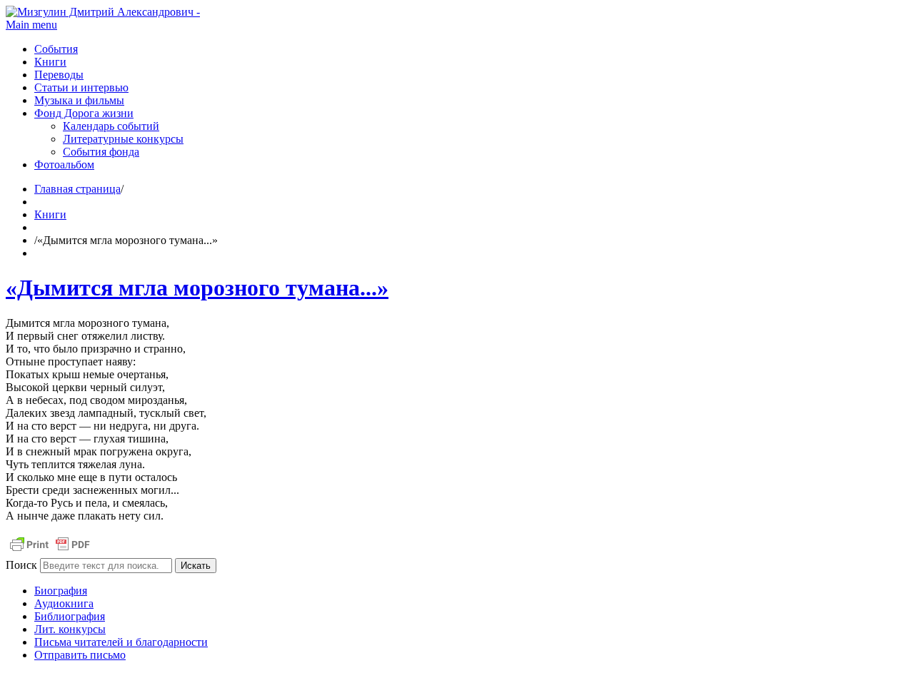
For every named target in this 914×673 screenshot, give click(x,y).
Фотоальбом (64, 164)
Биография (60, 591)
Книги (50, 62)
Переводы (59, 75)
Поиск (21, 565)
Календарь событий (111, 126)
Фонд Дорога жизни (84, 113)
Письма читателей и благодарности (121, 642)
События (56, 49)
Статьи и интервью (81, 87)
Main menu (31, 25)
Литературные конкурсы (123, 139)
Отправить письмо (80, 655)
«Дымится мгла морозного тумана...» (197, 287)
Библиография (69, 616)
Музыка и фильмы (79, 100)
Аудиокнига (64, 603)
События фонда (101, 152)
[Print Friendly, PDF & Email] (50, 551)
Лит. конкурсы (70, 629)
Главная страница (77, 189)
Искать (196, 565)
